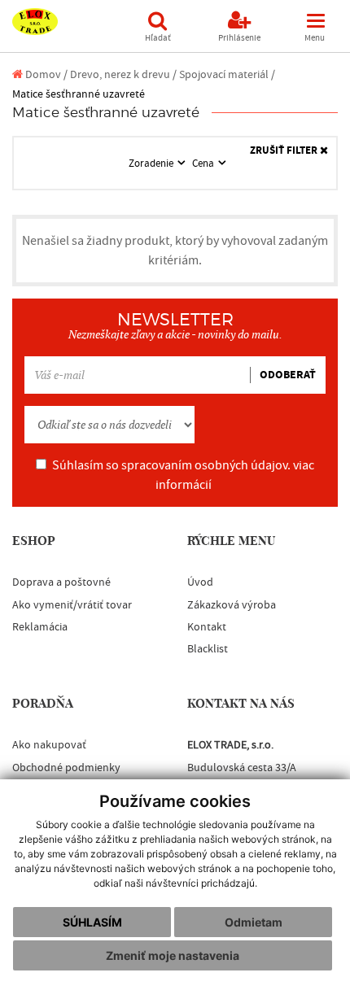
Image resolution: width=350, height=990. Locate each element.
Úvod (200, 582)
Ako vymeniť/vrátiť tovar (72, 605)
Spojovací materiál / (227, 74)
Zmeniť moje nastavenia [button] (172, 955)
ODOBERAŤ (288, 375)
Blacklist (207, 649)
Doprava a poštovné (61, 582)
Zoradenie (152, 163)
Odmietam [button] (253, 922)
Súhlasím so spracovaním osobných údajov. (183, 475)
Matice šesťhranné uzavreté (78, 94)
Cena (204, 163)
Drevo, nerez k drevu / (123, 74)
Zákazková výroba (231, 605)
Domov (42, 74)
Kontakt (206, 627)
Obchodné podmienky (66, 768)
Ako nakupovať (49, 745)
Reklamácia (40, 627)
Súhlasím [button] (92, 922)
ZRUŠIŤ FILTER (285, 151)
